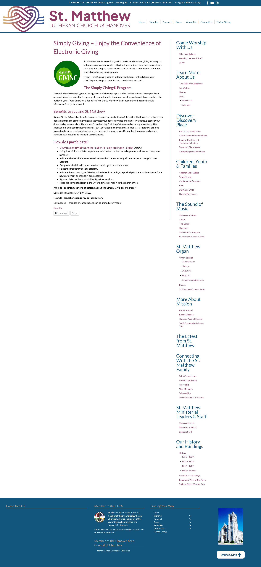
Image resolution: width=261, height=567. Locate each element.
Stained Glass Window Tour (192, 484)
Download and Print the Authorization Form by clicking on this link (96, 147)
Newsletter (187, 100)
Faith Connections (188, 376)
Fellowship (184, 384)
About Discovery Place (190, 131)
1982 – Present (189, 470)
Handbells (183, 228)
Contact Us (206, 22)
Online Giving (224, 22)
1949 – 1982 (188, 466)
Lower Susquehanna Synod (120, 521)
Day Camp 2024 (186, 189)
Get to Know (193, 135)
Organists (186, 270)
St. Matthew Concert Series (192, 236)
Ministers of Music (188, 215)
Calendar (186, 105)
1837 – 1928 (188, 461)
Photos (182, 285)
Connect (167, 22)
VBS (181, 185)
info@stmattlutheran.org (187, 2)
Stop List (186, 275)
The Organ (184, 223)
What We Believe (187, 54)
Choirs (182, 219)
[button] (190, 515)
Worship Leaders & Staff (190, 58)
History (182, 92)
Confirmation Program (189, 181)
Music (182, 62)
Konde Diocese (186, 314)
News (182, 96)
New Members (186, 389)
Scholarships (185, 393)
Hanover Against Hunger (191, 319)
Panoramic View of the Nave (192, 480)
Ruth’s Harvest (186, 310)
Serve (179, 22)
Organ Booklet (186, 257)
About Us (191, 22)
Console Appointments (193, 280)
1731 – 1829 (188, 456)
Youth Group (185, 177)
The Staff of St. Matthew (191, 83)
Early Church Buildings (189, 475)
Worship (154, 22)
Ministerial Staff (186, 423)
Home (142, 22)
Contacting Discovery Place (192, 151)
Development (188, 261)
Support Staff (185, 431)
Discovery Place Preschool (191, 397)
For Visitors (184, 88)
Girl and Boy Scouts (188, 194)
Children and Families (189, 172)
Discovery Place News (189, 147)
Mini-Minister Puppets (189, 232)
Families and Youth (188, 380)
